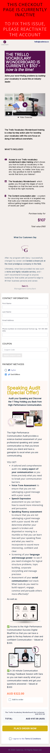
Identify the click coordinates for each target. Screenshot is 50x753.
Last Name (6, 312)
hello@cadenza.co (41, 42)
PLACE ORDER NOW (25, 728)
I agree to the (27, 739)
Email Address (8, 320)
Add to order (17, 700)
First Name (6, 303)
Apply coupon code (12, 355)
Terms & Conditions (33, 739)
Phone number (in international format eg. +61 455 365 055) (24, 330)
